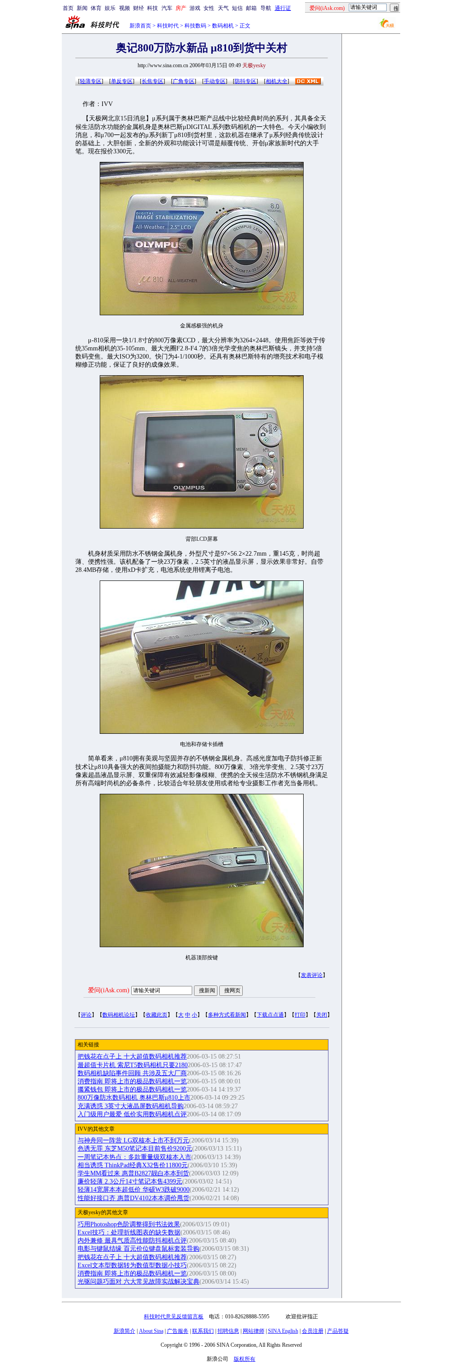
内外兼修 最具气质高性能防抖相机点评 (132, 1240)
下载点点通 (270, 1015)
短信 (237, 8)
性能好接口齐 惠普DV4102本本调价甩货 (133, 1198)
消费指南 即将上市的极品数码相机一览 (132, 1081)
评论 (86, 1015)
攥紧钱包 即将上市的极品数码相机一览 (132, 1089)
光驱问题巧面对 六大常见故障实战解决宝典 (138, 1281)
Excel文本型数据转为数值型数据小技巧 (132, 1265)
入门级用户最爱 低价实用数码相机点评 (132, 1114)
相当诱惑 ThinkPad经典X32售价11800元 (133, 1165)
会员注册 (312, 1331)
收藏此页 (156, 1015)
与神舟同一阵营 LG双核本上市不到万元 (133, 1140)
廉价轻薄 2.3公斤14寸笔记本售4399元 (130, 1181)
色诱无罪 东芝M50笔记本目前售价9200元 (135, 1148)
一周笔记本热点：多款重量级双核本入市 (134, 1157)
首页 (68, 8)
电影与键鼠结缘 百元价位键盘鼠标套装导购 (138, 1248)
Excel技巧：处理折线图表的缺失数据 (129, 1232)
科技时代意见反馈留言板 (173, 1316)
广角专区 (183, 81)
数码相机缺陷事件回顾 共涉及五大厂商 (132, 1073)
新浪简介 (124, 1331)
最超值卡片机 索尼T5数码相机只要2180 (133, 1065)
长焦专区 (152, 81)
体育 (96, 8)
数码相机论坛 (118, 1015)
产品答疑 (338, 1331)
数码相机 (223, 26)
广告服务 (178, 1331)
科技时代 (168, 26)
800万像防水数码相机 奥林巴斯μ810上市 (134, 1097)
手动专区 (215, 81)
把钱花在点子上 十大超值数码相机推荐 (132, 1056)
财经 (138, 8)
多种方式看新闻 (227, 1015)
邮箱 (251, 8)
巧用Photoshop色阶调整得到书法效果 (129, 1224)
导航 (265, 8)
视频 (124, 8)
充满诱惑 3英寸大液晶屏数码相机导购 (131, 1106)
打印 (300, 1015)
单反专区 (122, 81)
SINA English (283, 1331)
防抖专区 (245, 81)
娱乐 (110, 8)
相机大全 (276, 81)
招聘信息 (228, 1331)
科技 (152, 8)
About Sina (151, 1331)
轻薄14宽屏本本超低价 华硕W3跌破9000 (133, 1189)
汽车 (167, 8)
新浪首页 (140, 26)
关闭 (321, 1015)
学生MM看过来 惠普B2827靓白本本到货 (133, 1173)
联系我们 (203, 1331)
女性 (208, 8)
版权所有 (244, 1359)
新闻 (82, 8)
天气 (223, 8)
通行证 (283, 8)
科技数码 (195, 26)
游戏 (194, 8)
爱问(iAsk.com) (108, 990)
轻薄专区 (91, 81)
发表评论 (312, 975)
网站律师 (253, 1331)
